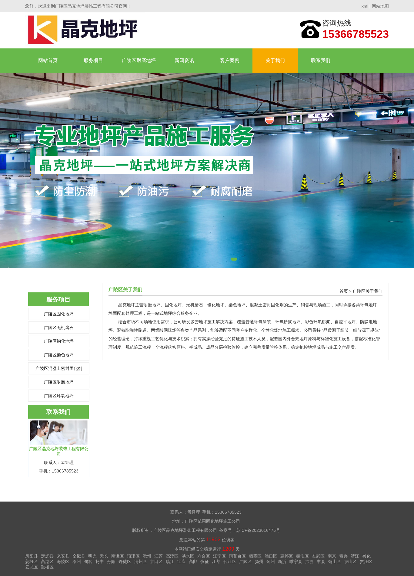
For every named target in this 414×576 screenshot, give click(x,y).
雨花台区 (237, 556)
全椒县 (78, 556)
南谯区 (117, 556)
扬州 (259, 561)
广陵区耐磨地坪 (139, 60)
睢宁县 (295, 561)
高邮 (193, 561)
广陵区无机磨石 (59, 327)
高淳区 (172, 556)
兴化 (366, 556)
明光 (92, 556)
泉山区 (350, 561)
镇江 (170, 561)
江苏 (158, 556)
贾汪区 (366, 561)
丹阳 (111, 561)
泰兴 (343, 556)
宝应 (181, 561)
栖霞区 (255, 556)
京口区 (156, 561)
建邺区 (286, 556)
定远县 (47, 556)
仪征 (204, 561)
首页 (343, 291)
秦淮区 (302, 556)
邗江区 (229, 561)
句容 (88, 561)
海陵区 (63, 561)
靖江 (355, 556)
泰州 (76, 561)
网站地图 (380, 6)
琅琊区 (133, 556)
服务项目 (93, 60)
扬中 (99, 561)
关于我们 (275, 60)
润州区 (140, 561)
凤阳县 (31, 556)
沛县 (309, 561)
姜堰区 (31, 561)
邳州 (270, 561)
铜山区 (334, 561)
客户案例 (229, 60)
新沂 (282, 561)
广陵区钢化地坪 (59, 341)
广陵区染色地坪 (59, 354)
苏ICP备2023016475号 (258, 530)
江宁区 (219, 556)
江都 (216, 561)
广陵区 (245, 561)
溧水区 (188, 556)
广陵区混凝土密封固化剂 (58, 368)
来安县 (63, 556)
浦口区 (271, 556)
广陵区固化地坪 (59, 313)
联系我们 (320, 60)
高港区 (47, 561)
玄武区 (318, 556)
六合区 (203, 556)
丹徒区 (125, 561)
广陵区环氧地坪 (59, 395)
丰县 (321, 561)
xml (365, 6)
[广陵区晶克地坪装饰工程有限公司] (85, 30)
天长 (104, 556)
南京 (332, 556)
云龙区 (31, 566)
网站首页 (48, 60)
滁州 (147, 556)
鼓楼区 (47, 566)
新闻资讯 (184, 60)
